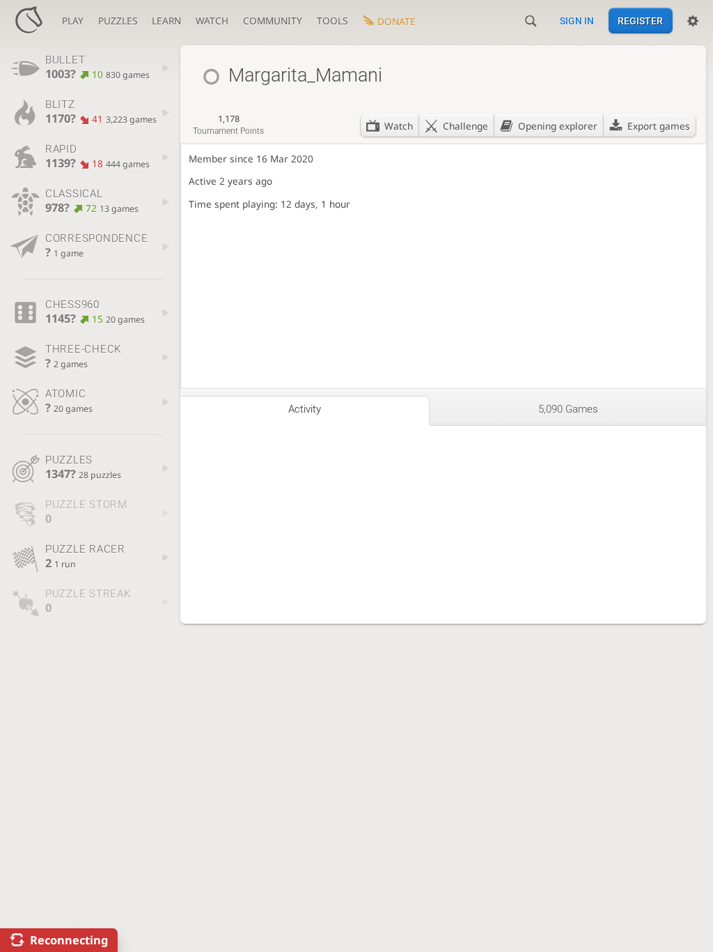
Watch (398, 125)
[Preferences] (693, 21)
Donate (396, 21)
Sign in (577, 20)
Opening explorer (557, 125)
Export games (658, 125)
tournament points (228, 125)
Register (640, 20)
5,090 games (568, 409)
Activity (304, 409)
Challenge (465, 125)
